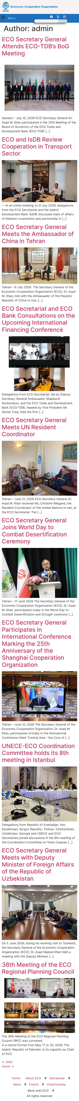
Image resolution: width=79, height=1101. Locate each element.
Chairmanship (56, 1084)
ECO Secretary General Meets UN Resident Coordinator (34, 427)
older (7, 1062)
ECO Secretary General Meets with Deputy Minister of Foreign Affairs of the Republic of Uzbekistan (38, 864)
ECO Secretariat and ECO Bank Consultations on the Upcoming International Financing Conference (38, 319)
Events (34, 1084)
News (17, 1084)
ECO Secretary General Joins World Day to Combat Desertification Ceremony (34, 531)
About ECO (33, 1078)
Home (16, 1078)
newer (8, 1066)
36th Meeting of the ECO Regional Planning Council (38, 968)
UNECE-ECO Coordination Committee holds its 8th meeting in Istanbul (38, 753)
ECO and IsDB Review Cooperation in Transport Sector (37, 146)
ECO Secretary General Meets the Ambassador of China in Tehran (38, 234)
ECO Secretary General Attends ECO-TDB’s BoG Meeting (35, 46)
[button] (3, 17)
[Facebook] (51, 16)
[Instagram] (64, 16)
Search (62, 21)
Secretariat (57, 1078)
